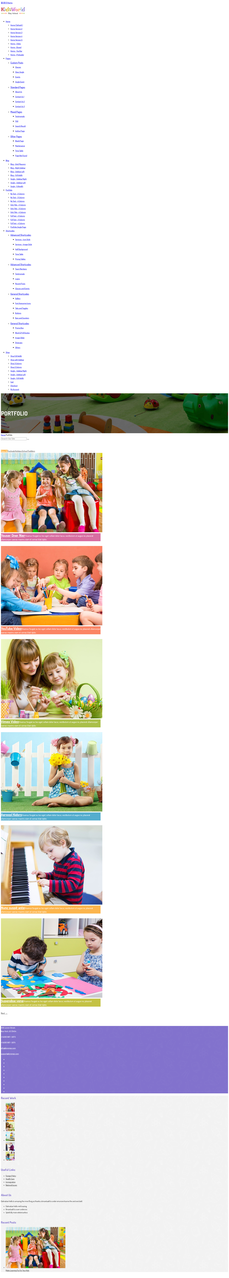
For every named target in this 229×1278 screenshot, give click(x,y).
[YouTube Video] (10, 1121)
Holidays (18, 451)
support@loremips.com (10, 1053)
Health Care (10, 1179)
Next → (4, 1013)
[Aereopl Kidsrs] (10, 1140)
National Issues (11, 1185)
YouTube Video (11, 628)
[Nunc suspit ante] (10, 1150)
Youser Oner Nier (13, 535)
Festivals (11, 451)
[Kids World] (13, 15)
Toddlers (31, 451)
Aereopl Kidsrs (11, 814)
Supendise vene (12, 1001)
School (25, 451)
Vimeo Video (10, 721)
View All (4, 451)
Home (3, 435)
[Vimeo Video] (10, 1130)
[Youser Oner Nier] (10, 1111)
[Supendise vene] (10, 1160)
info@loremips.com (8, 1048)
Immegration (11, 1182)
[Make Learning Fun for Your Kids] (35, 1267)
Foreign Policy (11, 1176)
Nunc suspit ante (13, 907)
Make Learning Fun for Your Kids (17, 1270)
